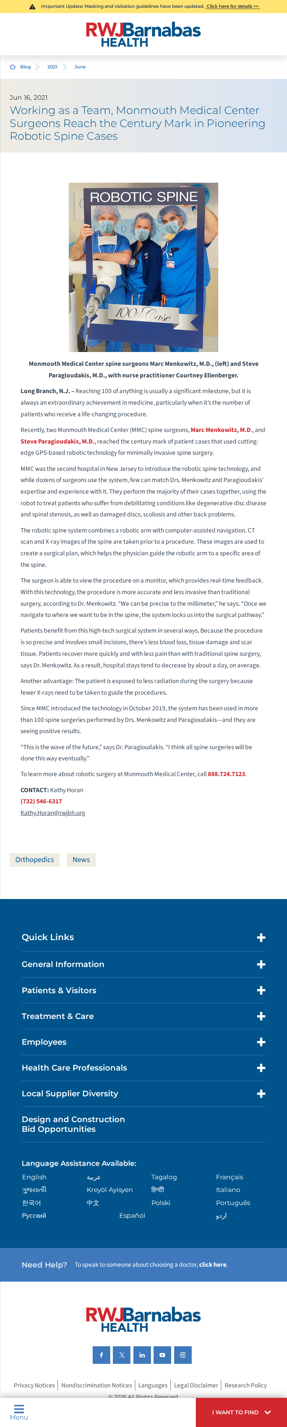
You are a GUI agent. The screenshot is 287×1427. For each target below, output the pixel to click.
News (81, 859)
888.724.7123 (226, 774)
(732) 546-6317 (41, 801)
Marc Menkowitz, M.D (221, 430)
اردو (221, 1215)
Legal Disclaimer (196, 1385)
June (80, 67)
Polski (160, 1203)
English (34, 1177)
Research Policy (246, 1385)
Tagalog (164, 1177)
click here (212, 1264)
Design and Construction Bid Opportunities (73, 1124)
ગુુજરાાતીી (34, 1189)
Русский (34, 1215)
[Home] (143, 34)
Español (132, 1215)
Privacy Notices (34, 1385)
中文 (93, 1203)
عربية (94, 1177)
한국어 (31, 1203)
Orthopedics (34, 859)
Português (233, 1203)
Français (229, 1177)
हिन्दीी (157, 1189)
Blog (25, 67)
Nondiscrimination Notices (96, 1385)
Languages (152, 1385)
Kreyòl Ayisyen (110, 1189)
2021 (52, 67)
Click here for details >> (233, 6)
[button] (241, 1412)
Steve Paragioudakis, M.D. (58, 441)
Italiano (228, 1189)
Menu (19, 1416)
